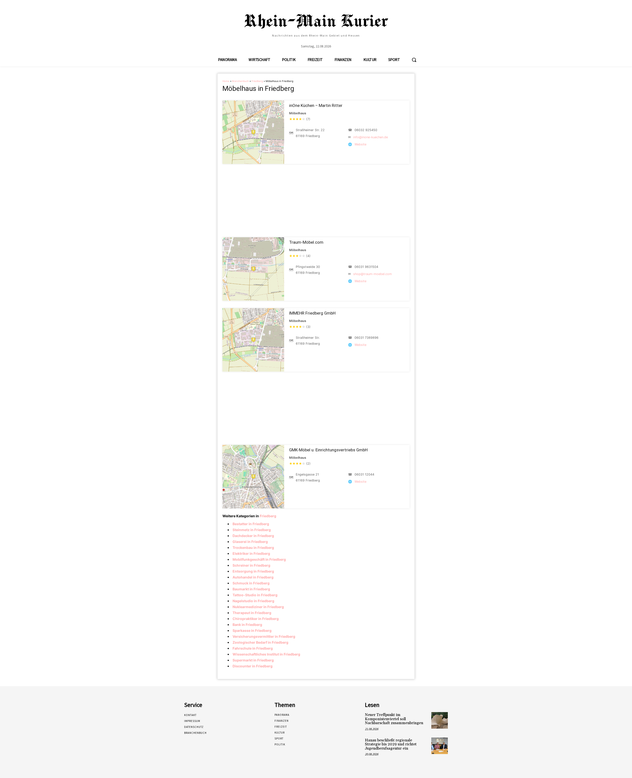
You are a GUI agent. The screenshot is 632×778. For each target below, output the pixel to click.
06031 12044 (364, 474)
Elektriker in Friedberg (251, 553)
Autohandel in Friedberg (253, 577)
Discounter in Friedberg (253, 666)
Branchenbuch (240, 81)
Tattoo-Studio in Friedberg (255, 595)
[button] (414, 60)
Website (360, 144)
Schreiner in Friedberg (251, 565)
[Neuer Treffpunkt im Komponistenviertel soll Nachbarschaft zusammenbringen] (439, 720)
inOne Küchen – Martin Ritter (315, 105)
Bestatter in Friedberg (251, 524)
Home (225, 81)
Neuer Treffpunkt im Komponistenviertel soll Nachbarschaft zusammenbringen (394, 719)
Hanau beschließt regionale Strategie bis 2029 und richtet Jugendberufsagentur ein (390, 744)
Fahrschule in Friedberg (253, 648)
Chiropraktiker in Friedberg (256, 619)
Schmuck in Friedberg (251, 583)
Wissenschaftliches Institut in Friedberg (266, 654)
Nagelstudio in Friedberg (253, 601)
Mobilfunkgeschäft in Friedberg (259, 559)
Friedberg (257, 81)
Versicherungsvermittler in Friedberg (264, 636)
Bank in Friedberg (247, 624)
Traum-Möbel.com (306, 242)
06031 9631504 (366, 267)
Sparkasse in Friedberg (252, 630)
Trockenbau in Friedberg (253, 547)
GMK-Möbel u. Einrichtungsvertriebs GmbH (328, 449)
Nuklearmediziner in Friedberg (258, 607)
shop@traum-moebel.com (372, 274)
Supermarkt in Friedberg (253, 660)
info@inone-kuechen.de (370, 137)
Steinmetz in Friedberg (252, 530)
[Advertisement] (316, 200)
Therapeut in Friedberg (252, 613)
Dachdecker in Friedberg (253, 536)
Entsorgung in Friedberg (253, 571)
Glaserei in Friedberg (250, 541)
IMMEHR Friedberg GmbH (312, 313)
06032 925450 (366, 130)
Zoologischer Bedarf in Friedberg (260, 642)
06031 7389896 (366, 337)
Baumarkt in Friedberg (251, 589)
